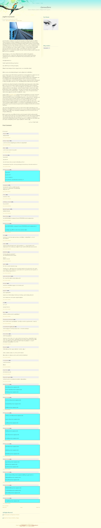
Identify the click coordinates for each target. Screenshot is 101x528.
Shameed (5, 347)
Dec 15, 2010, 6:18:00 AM (6, 374)
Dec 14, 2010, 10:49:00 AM (7, 323)
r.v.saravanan (5, 360)
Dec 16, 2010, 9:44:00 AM (6, 503)
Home (21, 507)
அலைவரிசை (45, 7)
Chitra (4, 194)
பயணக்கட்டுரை (19, 20)
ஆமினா (4, 264)
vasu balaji (5, 155)
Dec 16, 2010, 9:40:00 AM (6, 440)
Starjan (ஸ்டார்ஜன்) (6, 377)
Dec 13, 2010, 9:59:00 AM (6, 191)
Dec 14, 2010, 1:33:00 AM (6, 316)
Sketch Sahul (5, 216)
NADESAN (5, 252)
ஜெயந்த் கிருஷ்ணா (6, 209)
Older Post (38, 507)
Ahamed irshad (6, 169)
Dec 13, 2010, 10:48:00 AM (7, 232)
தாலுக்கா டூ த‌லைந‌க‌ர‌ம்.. (9, 16)
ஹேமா (4, 312)
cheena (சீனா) (5, 333)
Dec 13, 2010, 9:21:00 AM (6, 166)
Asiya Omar (5, 369)
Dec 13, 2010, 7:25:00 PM (6, 299)
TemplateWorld (23, 525)
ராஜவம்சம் (5, 290)
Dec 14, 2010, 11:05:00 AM (7, 330)
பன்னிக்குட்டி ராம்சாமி (7, 201)
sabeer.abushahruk (7, 276)
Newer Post (5, 507)
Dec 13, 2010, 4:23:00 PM (6, 280)
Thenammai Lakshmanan (8, 319)
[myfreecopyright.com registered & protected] (11, 514)
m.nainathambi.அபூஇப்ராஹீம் (8, 326)
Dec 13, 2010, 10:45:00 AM (7, 220)
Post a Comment (5, 505)
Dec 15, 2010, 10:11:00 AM (7, 381)
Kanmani (5, 283)
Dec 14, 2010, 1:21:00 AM (6, 309)
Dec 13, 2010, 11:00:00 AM (7, 240)
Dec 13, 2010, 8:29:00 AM (6, 137)
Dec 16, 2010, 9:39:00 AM (6, 425)
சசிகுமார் (4, 133)
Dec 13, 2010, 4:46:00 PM (6, 287)
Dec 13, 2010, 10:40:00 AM (7, 213)
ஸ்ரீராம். (4, 147)
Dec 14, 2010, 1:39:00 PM (6, 357)
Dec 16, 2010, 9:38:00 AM (6, 394)
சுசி (3, 302)
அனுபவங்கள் (8, 20)
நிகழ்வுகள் (13, 20)
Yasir (4, 235)
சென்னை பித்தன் (6, 140)
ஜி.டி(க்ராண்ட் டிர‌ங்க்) (12, 94)
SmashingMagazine (35, 525)
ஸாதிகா (4, 243)
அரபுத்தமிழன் (5, 185)
